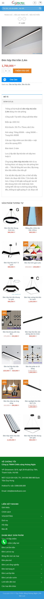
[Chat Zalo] (12, 79)
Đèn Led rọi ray (8, 552)
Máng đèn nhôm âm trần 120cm (32, 229)
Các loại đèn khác (9, 586)
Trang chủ (8, 15)
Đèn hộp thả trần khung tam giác (32, 437)
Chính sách (6, 512)
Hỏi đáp (5, 525)
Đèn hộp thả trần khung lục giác (11, 298)
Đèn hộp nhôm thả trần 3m (11, 437)
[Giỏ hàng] (40, 3)
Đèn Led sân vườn (9, 578)
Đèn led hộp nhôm (15, 84)
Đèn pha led (7, 560)
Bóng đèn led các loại (10, 556)
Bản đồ (4, 529)
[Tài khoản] (35, 3)
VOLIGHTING (7, 516)
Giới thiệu (6, 507)
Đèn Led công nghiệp (10, 565)
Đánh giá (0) (8, 101)
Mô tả (5, 97)
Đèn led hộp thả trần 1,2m (11, 367)
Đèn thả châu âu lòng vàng (11, 402)
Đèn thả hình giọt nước (32, 263)
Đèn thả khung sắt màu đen (11, 333)
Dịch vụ (5, 520)
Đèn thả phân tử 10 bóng (33, 367)
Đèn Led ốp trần (8, 573)
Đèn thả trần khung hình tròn (11, 229)
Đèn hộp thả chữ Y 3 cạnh (11, 264)
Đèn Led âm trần (8, 547)
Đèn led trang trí (21, 15)
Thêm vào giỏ (22, 71)
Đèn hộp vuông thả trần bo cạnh (32, 298)
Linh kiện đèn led (8, 582)
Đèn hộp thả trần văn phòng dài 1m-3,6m (32, 333)
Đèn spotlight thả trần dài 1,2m (32, 402)
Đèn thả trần (35, 15)
